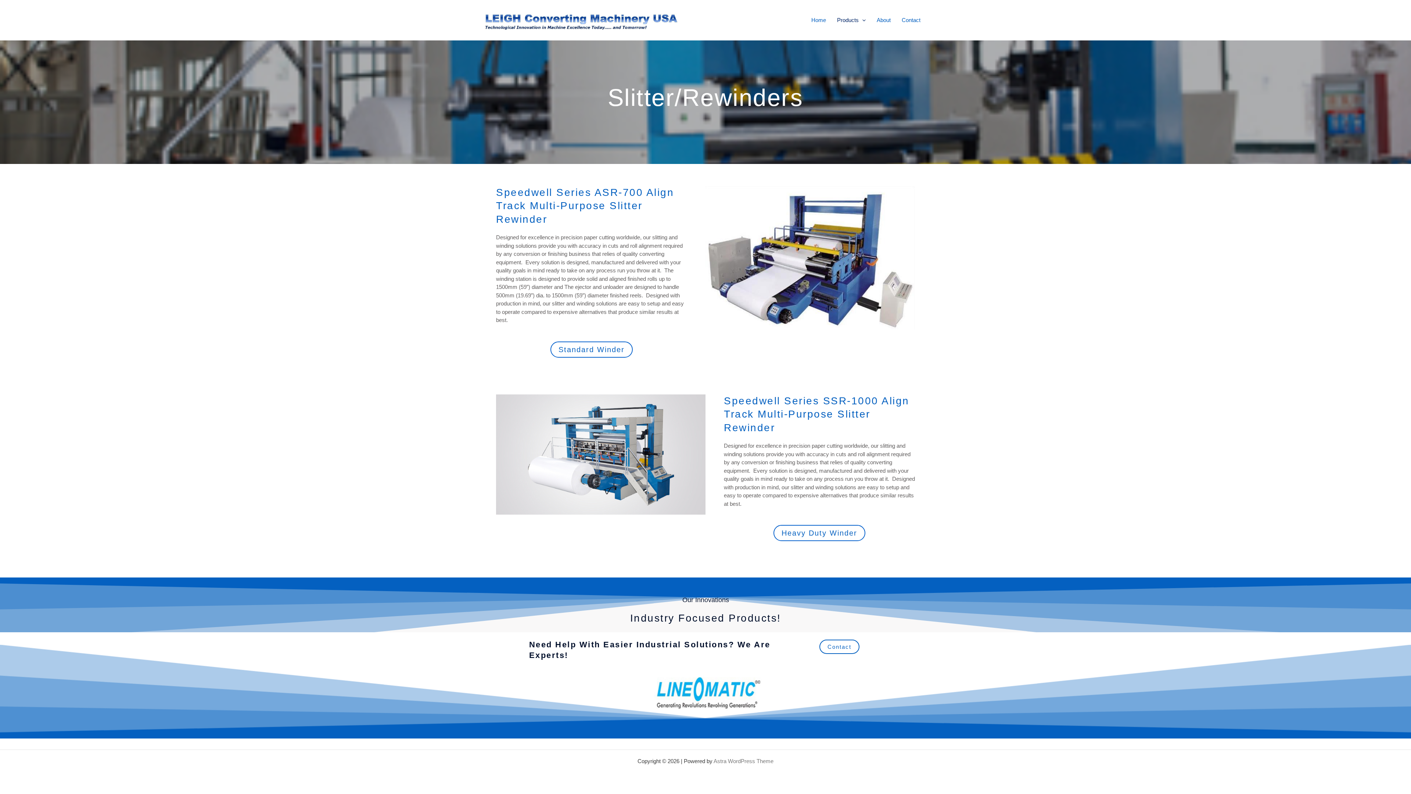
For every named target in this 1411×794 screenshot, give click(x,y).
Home (818, 20)
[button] (862, 20)
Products (848, 20)
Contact (911, 20)
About (884, 20)
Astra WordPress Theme (743, 761)
